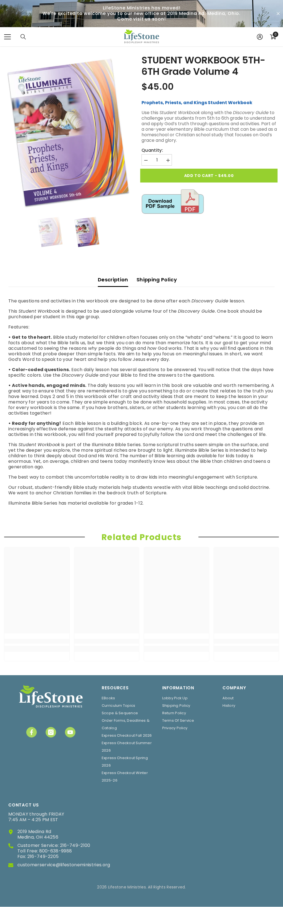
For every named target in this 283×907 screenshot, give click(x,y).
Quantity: (152, 150)
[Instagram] (51, 732)
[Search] (23, 37)
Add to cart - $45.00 (210, 175)
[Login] (259, 36)
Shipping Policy (157, 279)
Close (278, 14)
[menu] (7, 37)
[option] (68, 132)
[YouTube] (70, 732)
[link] (36, 641)
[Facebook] (31, 732)
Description (113, 279)
